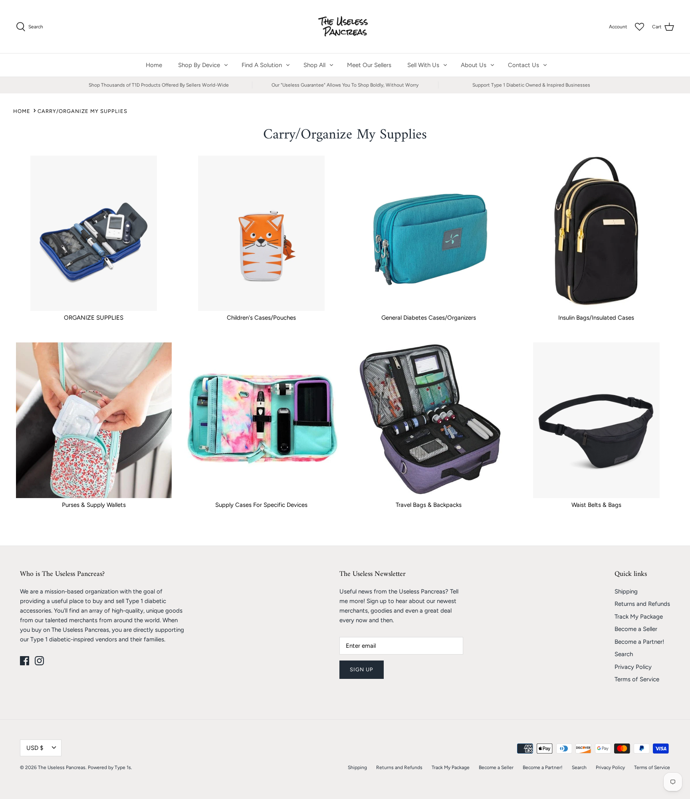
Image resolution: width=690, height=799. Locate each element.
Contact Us (523, 65)
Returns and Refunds (642, 603)
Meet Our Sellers (369, 65)
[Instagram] (39, 660)
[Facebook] (24, 660)
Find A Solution (262, 65)
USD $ (34, 748)
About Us (473, 65)
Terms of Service (637, 679)
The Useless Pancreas (61, 767)
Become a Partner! (639, 641)
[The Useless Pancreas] (345, 26)
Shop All (314, 65)
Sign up (361, 669)
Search (624, 654)
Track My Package (639, 616)
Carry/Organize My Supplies (82, 111)
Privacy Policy (633, 666)
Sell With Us (423, 65)
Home (154, 65)
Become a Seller (636, 629)
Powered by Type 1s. (110, 767)
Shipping (626, 591)
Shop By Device (199, 65)
